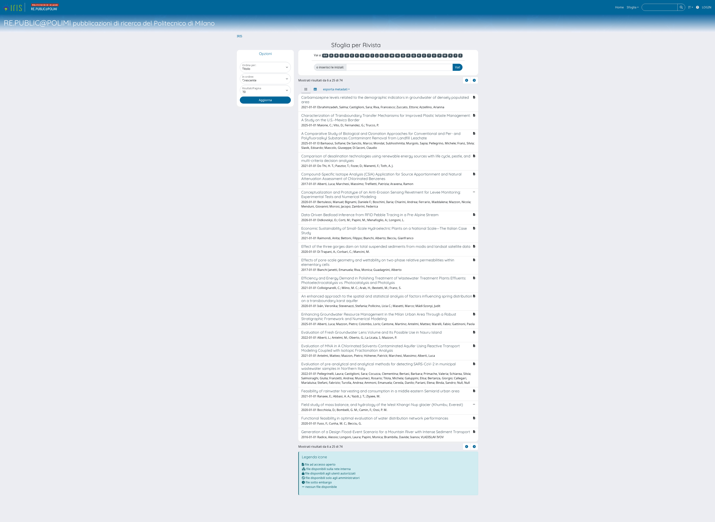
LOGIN (706, 7)
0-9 (325, 55)
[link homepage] (13, 7)
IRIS (239, 36)
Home (619, 7)
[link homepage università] (45, 7)
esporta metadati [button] (335, 89)
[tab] (306, 89)
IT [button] (689, 7)
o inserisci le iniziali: (330, 67)
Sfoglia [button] (631, 7)
